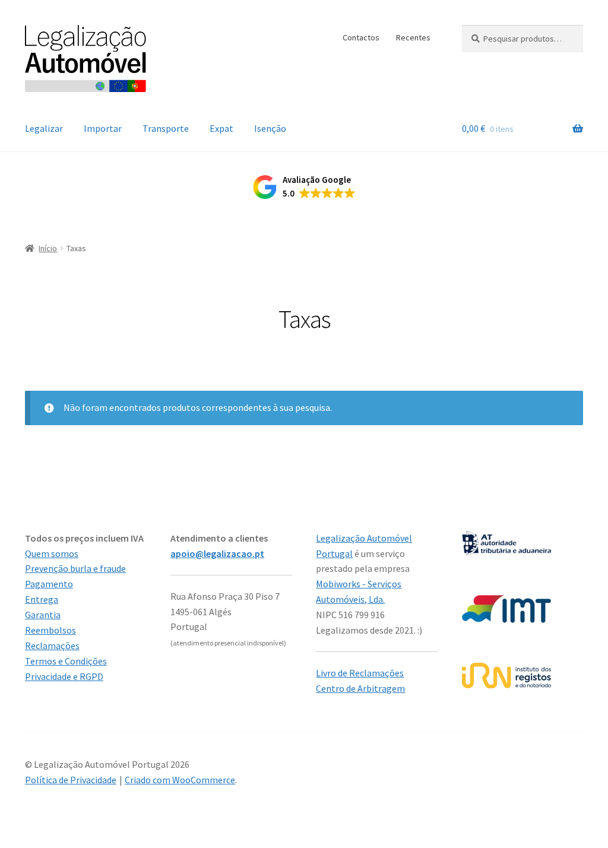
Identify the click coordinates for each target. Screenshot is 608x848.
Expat (221, 128)
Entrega (41, 599)
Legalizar (44, 128)
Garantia (43, 615)
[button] (304, 187)
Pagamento (49, 584)
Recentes (413, 37)
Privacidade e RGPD (64, 676)
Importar (103, 128)
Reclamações (52, 645)
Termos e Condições (66, 661)
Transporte (165, 128)
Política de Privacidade (70, 780)
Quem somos (51, 553)
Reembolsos (50, 630)
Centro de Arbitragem (360, 688)
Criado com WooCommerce (180, 780)
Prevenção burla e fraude (75, 568)
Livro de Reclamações (360, 673)
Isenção (270, 128)
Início (48, 248)
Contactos (361, 37)
